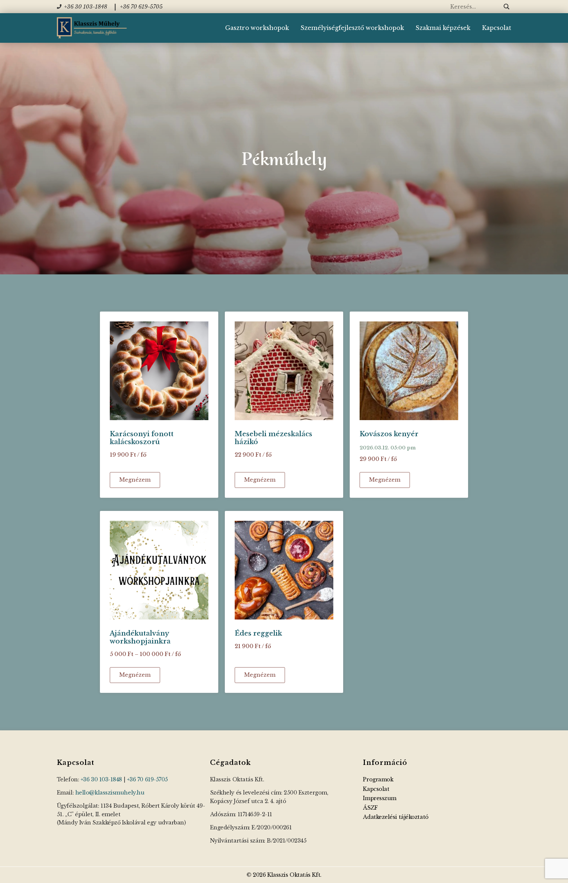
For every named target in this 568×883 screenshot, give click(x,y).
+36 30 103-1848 (101, 779)
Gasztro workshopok (257, 28)
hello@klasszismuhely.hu (110, 792)
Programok (378, 779)
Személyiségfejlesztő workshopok (352, 28)
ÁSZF (370, 807)
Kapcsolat (496, 28)
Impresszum (379, 798)
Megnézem (135, 479)
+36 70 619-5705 (147, 779)
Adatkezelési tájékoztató (395, 817)
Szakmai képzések (442, 28)
